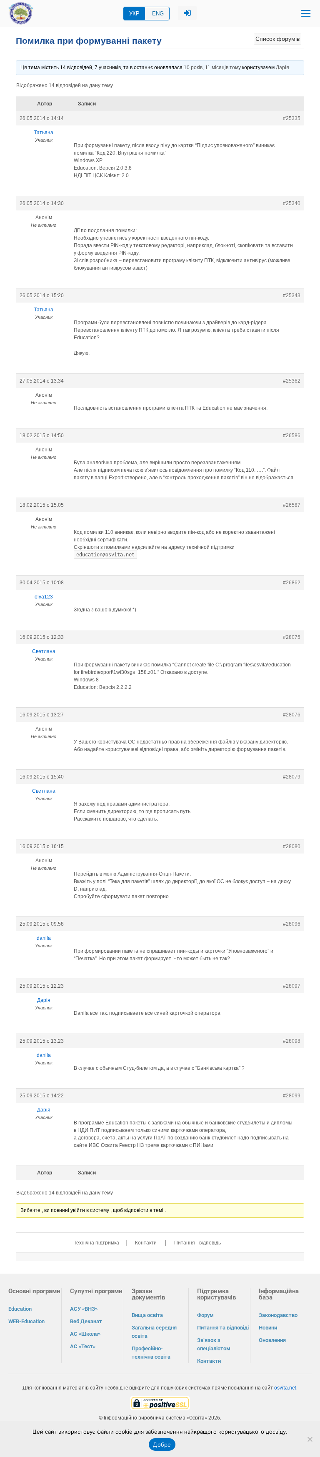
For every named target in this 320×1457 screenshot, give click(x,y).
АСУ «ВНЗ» (84, 1309)
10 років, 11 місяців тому (212, 67)
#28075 (291, 637)
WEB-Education (26, 1321)
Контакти (146, 1243)
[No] (309, 1439)
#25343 (291, 295)
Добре (162, 1444)
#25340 (291, 203)
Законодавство (278, 1315)
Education (20, 1309)
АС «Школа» (85, 1334)
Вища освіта (147, 1315)
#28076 (291, 715)
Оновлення (272, 1340)
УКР (134, 13)
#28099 (291, 1096)
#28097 (291, 986)
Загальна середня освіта (154, 1331)
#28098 (291, 1041)
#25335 (291, 118)
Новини (268, 1327)
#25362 (291, 381)
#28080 (291, 846)
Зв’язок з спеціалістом (213, 1344)
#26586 (291, 435)
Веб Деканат (86, 1321)
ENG (158, 13)
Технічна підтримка (96, 1243)
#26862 (291, 583)
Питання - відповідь (197, 1243)
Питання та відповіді (223, 1327)
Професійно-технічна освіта (151, 1352)
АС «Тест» (82, 1346)
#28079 (291, 777)
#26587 (291, 505)
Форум (205, 1315)
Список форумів (277, 38)
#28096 (291, 924)
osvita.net (285, 1388)
